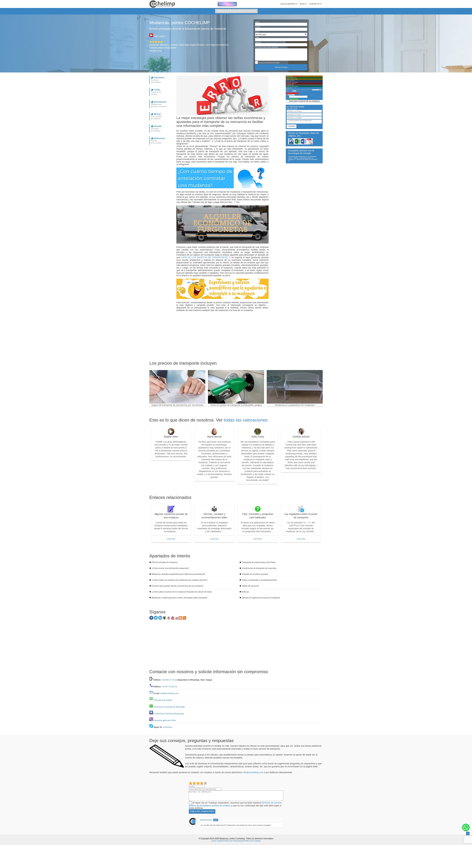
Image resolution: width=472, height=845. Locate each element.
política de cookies (221, 805)
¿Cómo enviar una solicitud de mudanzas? (170, 568)
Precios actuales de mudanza (164, 562)
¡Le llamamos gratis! (295, 107)
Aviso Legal (216, 841)
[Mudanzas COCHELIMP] (162, 4)
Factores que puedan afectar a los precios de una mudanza (177, 586)
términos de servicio (272, 803)
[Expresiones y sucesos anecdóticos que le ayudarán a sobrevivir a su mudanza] (222, 298)
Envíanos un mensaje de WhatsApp (169, 707)
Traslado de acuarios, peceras (255, 574)
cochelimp (167, 727)
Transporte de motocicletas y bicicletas (258, 562)
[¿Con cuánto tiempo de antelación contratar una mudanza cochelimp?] (222, 188)
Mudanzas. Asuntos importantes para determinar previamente (178, 574)
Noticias (245, 592)
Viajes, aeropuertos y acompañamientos (259, 580)
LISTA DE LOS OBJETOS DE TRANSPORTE (204, 257)
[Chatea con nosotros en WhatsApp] (466, 827)
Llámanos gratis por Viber (165, 720)
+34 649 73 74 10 (169, 680)
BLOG (302, 4)
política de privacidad (199, 805)
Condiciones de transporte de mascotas (259, 568)
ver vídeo (159, 36)
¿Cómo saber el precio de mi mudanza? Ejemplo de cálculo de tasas (182, 592)
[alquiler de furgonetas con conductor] (222, 243)
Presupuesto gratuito (227, 4)
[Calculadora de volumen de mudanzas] (304, 88)
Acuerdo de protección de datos (269, 63)
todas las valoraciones (246, 419)
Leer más (171, 539)
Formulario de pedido (163, 700)
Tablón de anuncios (250, 586)
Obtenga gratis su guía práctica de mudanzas (236, 11)
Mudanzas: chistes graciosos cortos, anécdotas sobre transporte (179, 598)
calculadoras (287, 4)
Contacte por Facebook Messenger (169, 714)
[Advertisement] (223, 343)
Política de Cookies (252, 841)
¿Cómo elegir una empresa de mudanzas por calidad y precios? (179, 580)
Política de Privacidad (232, 841)
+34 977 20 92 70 (169, 687)
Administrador (206, 820)
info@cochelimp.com (169, 693)
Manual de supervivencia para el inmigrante (261, 598)
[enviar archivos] (300, 144)
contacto (314, 4)
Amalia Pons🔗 (156, 50)
